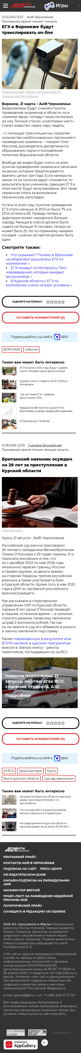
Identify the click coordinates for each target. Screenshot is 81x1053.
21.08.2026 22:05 (13, 445)
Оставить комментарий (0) (40, 317)
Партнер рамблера (61, 1033)
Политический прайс (22, 906)
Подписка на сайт (20, 869)
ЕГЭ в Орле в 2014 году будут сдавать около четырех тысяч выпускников (44, 369)
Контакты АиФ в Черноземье (28, 863)
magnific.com (12, 530)
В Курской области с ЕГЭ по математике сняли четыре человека (37, 283)
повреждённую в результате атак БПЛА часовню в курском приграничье (36, 641)
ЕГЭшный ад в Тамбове (34, 421)
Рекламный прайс (19, 857)
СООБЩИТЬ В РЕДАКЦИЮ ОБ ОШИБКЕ (34, 911)
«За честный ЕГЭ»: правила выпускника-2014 (37, 396)
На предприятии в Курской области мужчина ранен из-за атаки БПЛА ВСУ (44, 825)
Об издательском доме (24, 874)
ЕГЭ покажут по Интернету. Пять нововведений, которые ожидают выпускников (36, 272)
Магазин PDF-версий (21, 890)
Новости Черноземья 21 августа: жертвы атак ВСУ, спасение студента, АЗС (34, 681)
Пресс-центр (51, 869)
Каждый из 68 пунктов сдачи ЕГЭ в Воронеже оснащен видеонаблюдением (46, 409)
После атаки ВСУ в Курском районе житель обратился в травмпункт (43, 811)
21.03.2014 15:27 (12, 17)
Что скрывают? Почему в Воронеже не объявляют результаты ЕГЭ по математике (39, 259)
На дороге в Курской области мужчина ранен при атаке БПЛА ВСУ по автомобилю (45, 800)
